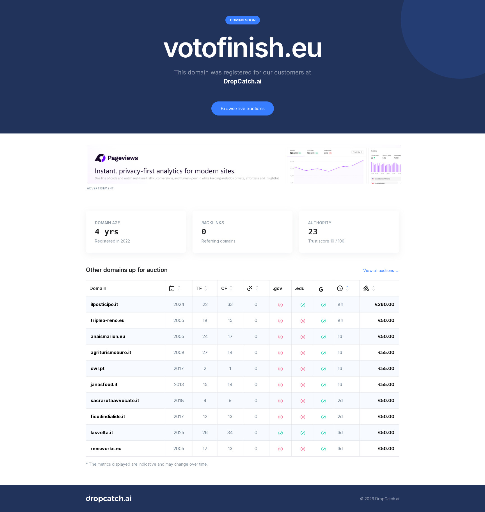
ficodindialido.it (108, 416)
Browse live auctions (243, 108)
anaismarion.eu (108, 336)
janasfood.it (104, 384)
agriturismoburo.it (111, 352)
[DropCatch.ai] (108, 498)
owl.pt (98, 368)
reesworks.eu (106, 448)
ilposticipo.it (104, 304)
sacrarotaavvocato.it (115, 400)
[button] (125, 288)
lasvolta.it (102, 432)
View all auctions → (381, 270)
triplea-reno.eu (108, 320)
